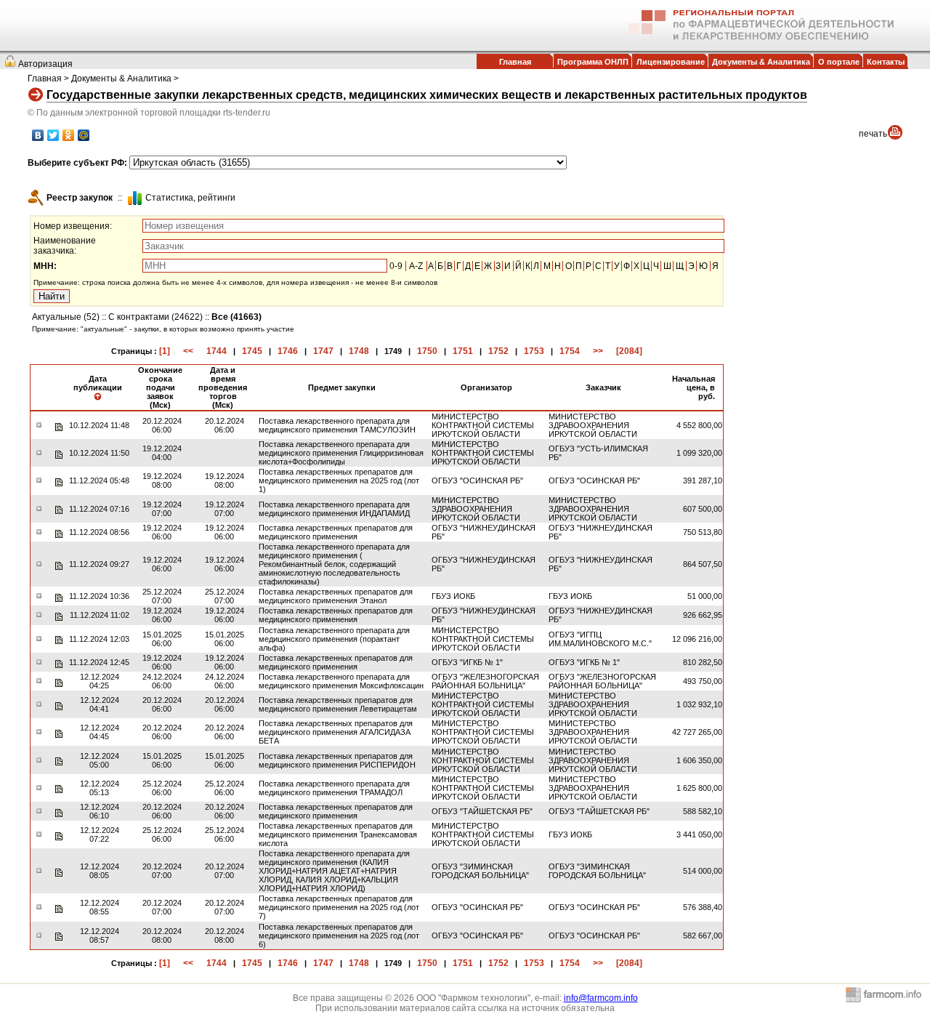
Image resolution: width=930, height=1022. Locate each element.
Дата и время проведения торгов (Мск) (222, 387)
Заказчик (603, 387)
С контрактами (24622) (155, 317)
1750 (427, 351)
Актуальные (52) (66, 317)
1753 (534, 351)
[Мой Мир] (84, 135)
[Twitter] (53, 135)
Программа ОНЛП (592, 61)
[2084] (629, 351)
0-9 (396, 266)
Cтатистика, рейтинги (190, 198)
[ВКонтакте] (38, 135)
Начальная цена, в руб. (693, 387)
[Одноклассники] (68, 135)
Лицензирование (670, 61)
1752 (498, 351)
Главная (515, 61)
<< (188, 351)
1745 (252, 351)
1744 (216, 351)
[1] (164, 351)
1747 (323, 351)
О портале (839, 61)
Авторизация (45, 64)
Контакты (886, 61)
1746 (288, 351)
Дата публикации (97, 383)
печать (873, 134)
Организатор (486, 387)
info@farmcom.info (601, 998)
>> (598, 351)
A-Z (416, 266)
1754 (569, 351)
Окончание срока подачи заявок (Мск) (160, 387)
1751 (463, 351)
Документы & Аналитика (761, 61)
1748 (359, 351)
